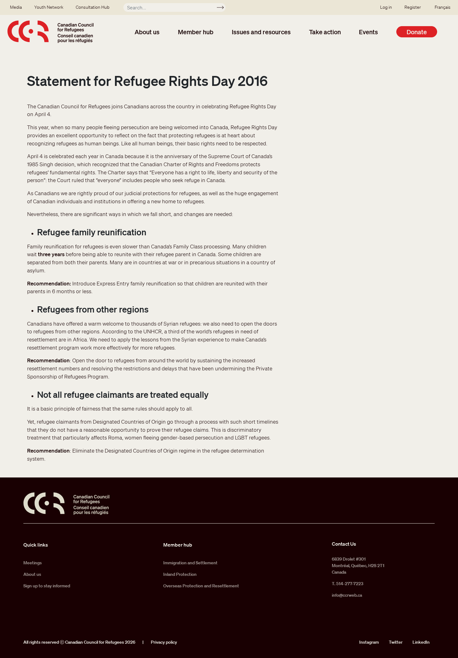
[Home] (50, 32)
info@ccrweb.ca (347, 595)
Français (443, 7)
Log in (386, 7)
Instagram (369, 642)
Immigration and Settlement (190, 563)
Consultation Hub (92, 7)
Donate (417, 31)
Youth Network (48, 7)
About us (147, 31)
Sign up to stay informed (46, 586)
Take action (325, 31)
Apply (223, 8)
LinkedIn (421, 642)
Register (412, 7)
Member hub (195, 31)
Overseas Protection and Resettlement (201, 586)
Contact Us (344, 544)
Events (368, 31)
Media (16, 7)
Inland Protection (180, 574)
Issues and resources (261, 31)
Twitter (396, 642)
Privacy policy (164, 642)
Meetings (32, 563)
